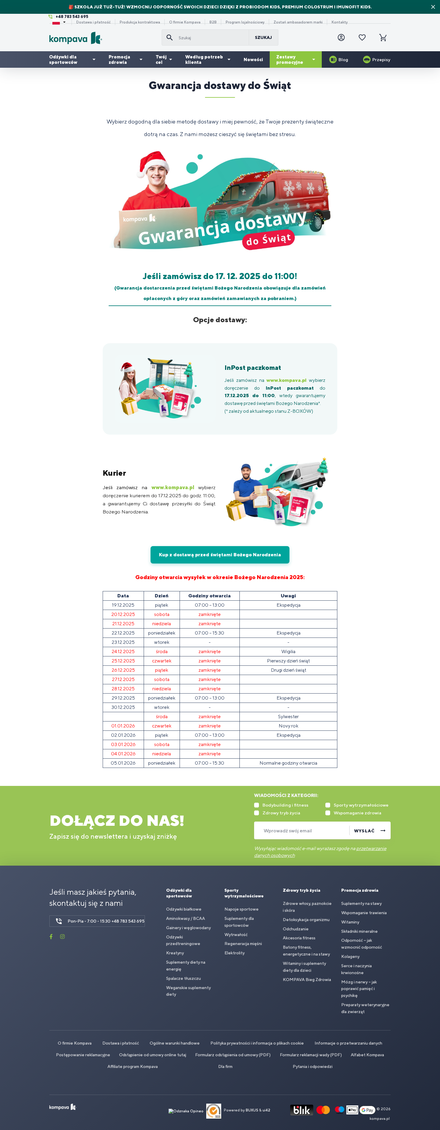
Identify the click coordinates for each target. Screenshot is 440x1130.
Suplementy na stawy (361, 903)
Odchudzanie (296, 928)
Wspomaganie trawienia (364, 912)
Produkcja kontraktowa (140, 22)
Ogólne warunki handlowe (175, 1043)
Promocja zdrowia (119, 59)
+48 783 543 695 (72, 16)
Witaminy (350, 922)
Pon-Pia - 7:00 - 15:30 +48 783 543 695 (106, 921)
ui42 (266, 1110)
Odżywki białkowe (183, 909)
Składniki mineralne (359, 931)
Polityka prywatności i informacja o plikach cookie (257, 1043)
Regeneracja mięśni (243, 943)
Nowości (253, 59)
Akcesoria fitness (299, 937)
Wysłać (364, 830)
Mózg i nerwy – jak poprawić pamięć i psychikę (359, 989)
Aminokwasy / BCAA (185, 918)
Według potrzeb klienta (204, 59)
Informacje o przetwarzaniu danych (348, 1043)
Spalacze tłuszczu (183, 978)
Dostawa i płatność (93, 22)
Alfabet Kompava (367, 1054)
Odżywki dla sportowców (63, 59)
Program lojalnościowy (245, 22)
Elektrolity (234, 952)
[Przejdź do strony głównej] (103, 38)
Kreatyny (175, 952)
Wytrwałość (236, 934)
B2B (213, 22)
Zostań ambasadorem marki (298, 22)
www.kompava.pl (286, 380)
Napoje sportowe (241, 909)
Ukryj (433, 7)
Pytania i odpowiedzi (313, 1066)
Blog (343, 59)
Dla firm (225, 1066)
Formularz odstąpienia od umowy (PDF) (233, 1054)
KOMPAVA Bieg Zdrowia (307, 979)
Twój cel (161, 59)
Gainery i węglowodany (188, 927)
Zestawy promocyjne (289, 59)
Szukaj (263, 37)
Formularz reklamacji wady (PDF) (311, 1054)
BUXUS (252, 1110)
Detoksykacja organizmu (306, 919)
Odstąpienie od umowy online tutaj (152, 1054)
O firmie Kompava (185, 22)
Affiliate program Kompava (132, 1066)
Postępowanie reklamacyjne (83, 1054)
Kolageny (350, 956)
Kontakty (340, 22)
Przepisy (381, 59)
